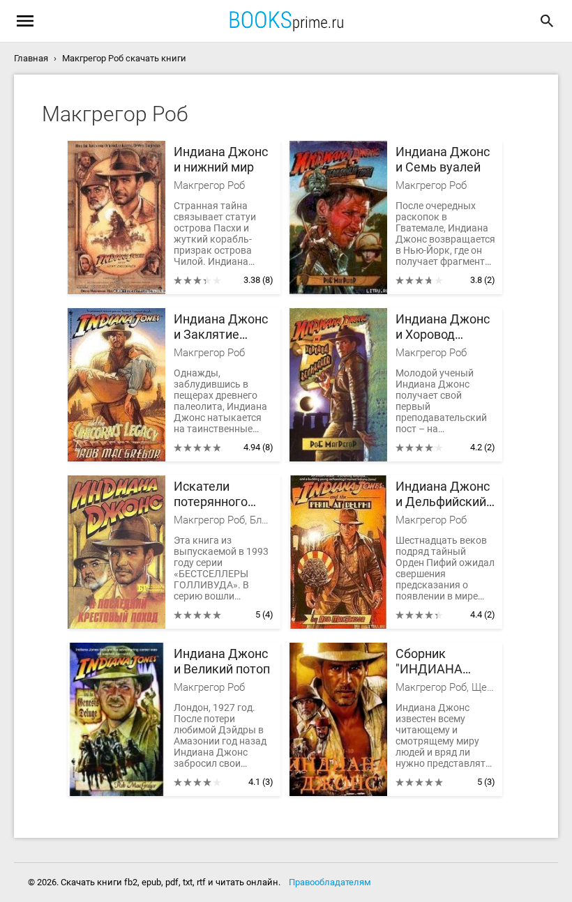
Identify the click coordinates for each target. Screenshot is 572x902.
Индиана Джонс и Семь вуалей (443, 159)
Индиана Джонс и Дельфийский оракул (443, 494)
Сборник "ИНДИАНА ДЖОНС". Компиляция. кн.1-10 (434, 662)
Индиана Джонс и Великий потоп (222, 661)
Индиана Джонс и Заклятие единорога (221, 327)
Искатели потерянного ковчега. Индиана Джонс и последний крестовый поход (221, 494)
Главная (31, 58)
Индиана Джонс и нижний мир (221, 159)
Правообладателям (330, 882)
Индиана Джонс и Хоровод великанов (443, 327)
